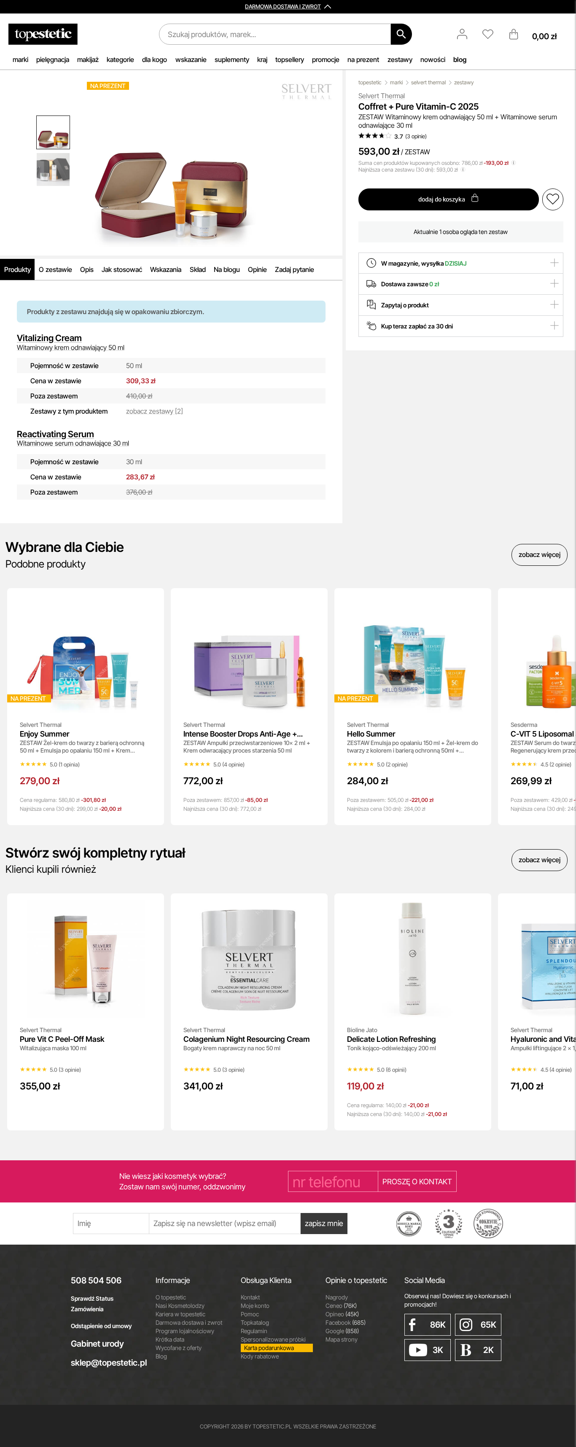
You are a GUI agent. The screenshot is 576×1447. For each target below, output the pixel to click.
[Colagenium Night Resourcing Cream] (315, 905)
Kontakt (250, 1297)
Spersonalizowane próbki (273, 1339)
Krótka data (170, 1339)
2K (488, 1350)
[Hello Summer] (479, 600)
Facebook (346, 1322)
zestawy (400, 59)
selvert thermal (428, 82)
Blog (161, 1356)
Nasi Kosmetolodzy (180, 1305)
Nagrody (337, 1297)
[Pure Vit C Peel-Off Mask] (152, 905)
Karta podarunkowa (269, 1347)
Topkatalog (255, 1322)
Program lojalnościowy (185, 1330)
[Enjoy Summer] (152, 600)
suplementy (232, 59)
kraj (262, 59)
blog (459, 59)
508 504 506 (96, 1280)
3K (438, 1350)
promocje (325, 59)
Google (342, 1330)
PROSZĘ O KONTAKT (417, 1181)
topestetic (370, 82)
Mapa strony (342, 1339)
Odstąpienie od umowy (101, 1325)
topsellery (289, 59)
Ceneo (341, 1305)
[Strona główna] (43, 34)
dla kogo (154, 59)
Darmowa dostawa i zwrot (189, 1322)
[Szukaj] (401, 34)
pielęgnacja (52, 59)
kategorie (120, 59)
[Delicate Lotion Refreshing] (479, 905)
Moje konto (255, 1305)
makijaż (88, 59)
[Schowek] (492, 34)
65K (488, 1325)
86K (438, 1325)
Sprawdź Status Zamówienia (92, 1304)
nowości (432, 59)
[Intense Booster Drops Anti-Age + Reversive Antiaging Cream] (315, 600)
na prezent (363, 59)
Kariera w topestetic (180, 1314)
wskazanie (191, 59)
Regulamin (254, 1330)
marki (20, 59)
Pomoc (250, 1314)
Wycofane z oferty (179, 1347)
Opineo (342, 1314)
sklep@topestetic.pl (107, 1363)
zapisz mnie (324, 1223)
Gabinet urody (97, 1344)
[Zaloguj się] (466, 34)
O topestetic (171, 1297)
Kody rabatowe (260, 1356)
